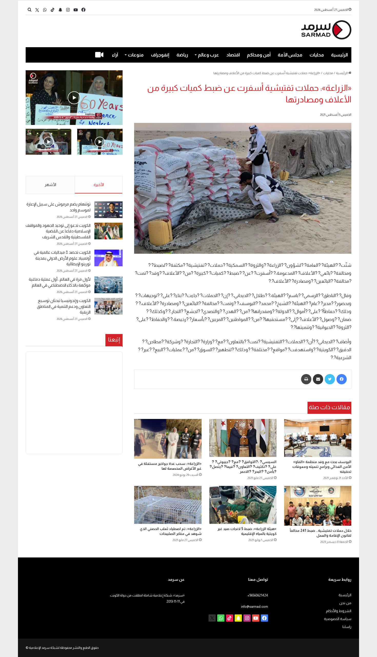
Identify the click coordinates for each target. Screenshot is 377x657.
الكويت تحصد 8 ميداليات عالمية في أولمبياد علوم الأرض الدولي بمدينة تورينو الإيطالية (62, 258)
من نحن (345, 603)
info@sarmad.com (254, 607)
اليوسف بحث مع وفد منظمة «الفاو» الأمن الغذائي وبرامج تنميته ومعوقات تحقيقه (321, 467)
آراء (115, 54)
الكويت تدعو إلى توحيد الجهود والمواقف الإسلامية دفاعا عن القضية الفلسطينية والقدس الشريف (58, 231)
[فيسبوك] (341, 379)
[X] (37, 9)
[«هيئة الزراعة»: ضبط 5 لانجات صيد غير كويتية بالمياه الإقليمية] (242, 505)
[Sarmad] (326, 30)
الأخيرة (99, 184)
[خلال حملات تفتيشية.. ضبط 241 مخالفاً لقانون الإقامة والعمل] (317, 505)
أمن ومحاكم (259, 54)
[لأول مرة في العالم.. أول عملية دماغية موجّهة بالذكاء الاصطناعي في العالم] (108, 285)
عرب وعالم (208, 54)
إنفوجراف (160, 54)
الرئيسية (339, 54)
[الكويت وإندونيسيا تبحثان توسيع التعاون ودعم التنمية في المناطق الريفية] (108, 306)
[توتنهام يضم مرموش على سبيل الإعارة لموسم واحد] (108, 209)
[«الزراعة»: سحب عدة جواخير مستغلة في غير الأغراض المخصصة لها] (167, 438)
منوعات (136, 54)
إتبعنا (114, 339)
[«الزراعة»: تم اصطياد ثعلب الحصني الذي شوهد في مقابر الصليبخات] (167, 505)
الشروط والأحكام (338, 611)
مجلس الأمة (290, 54)
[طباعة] (306, 379)
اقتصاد (233, 54)
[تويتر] (330, 379)
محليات (317, 54)
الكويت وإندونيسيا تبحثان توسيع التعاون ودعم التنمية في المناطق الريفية (64, 306)
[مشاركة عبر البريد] (318, 379)
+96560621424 (257, 595)
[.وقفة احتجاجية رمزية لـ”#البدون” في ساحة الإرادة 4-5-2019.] (74, 97)
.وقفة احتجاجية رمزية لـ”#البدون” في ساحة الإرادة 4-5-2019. (100, 166)
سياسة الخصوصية (337, 619)
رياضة (182, 54)
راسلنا (346, 627)
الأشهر (50, 184)
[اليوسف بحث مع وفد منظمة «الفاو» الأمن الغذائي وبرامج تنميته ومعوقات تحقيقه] (317, 438)
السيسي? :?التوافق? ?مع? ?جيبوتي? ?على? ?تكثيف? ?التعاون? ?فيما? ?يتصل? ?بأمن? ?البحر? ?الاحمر (243, 467)
